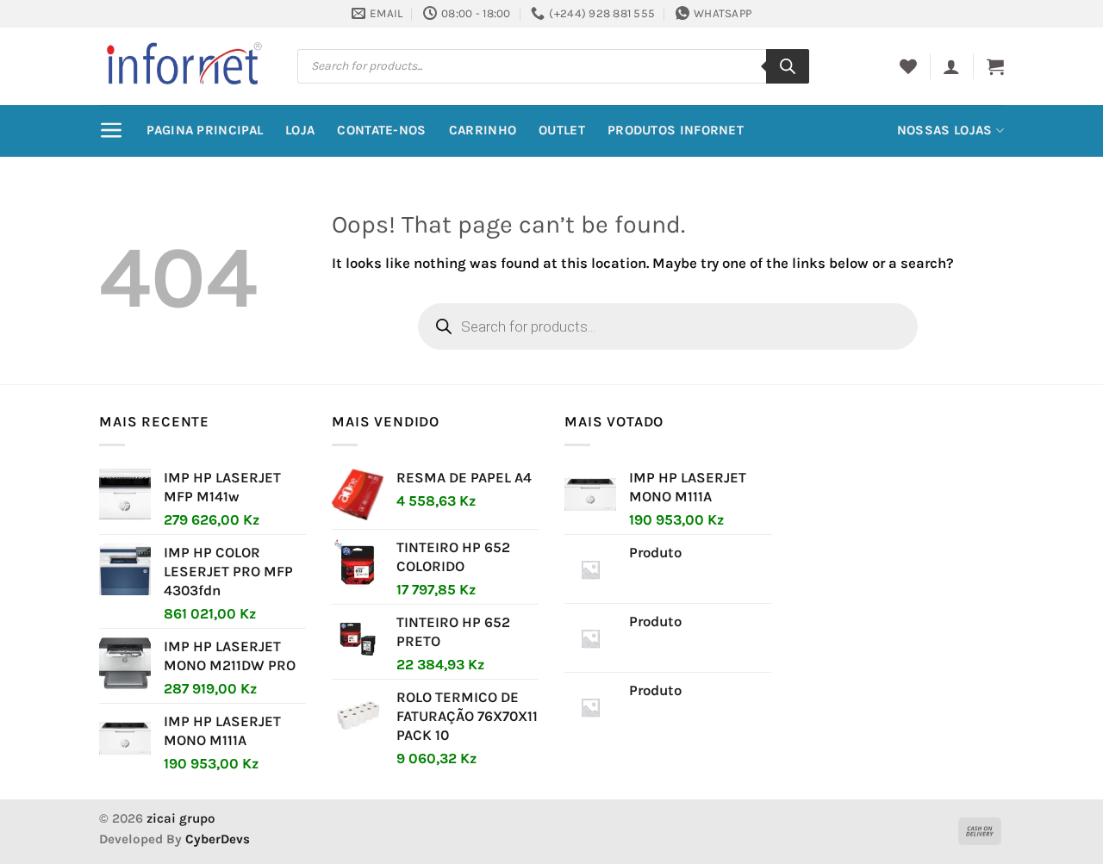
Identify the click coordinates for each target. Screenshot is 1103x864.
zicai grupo (180, 818)
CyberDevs (217, 839)
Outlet (562, 130)
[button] (951, 66)
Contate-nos (381, 130)
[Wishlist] (908, 66)
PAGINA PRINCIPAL (204, 130)
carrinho (482, 130)
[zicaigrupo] (185, 65)
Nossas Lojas (945, 130)
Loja (300, 130)
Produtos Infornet (676, 130)
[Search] (787, 66)
